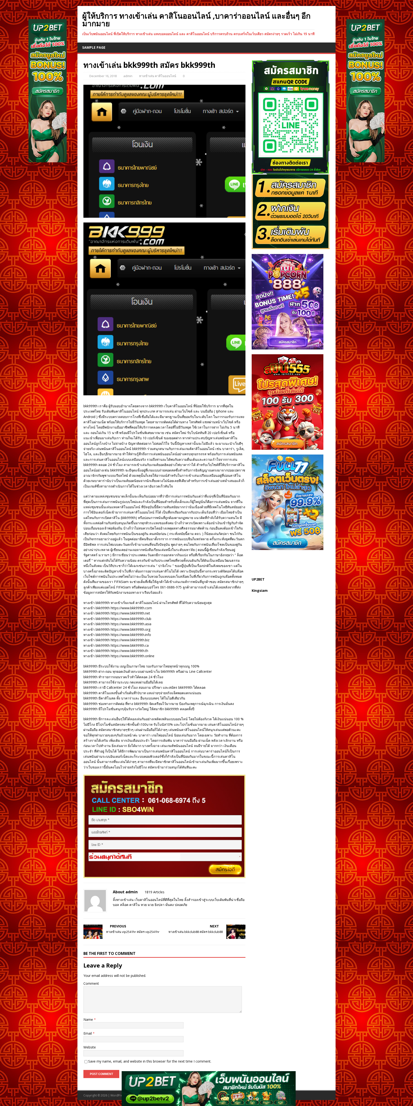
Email (88, 1033)
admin (127, 76)
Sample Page (93, 47)
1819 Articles (154, 892)
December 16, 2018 (103, 76)
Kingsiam (260, 590)
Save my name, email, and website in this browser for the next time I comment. (149, 1061)
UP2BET (258, 579)
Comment (91, 983)
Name (88, 1019)
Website (89, 1047)
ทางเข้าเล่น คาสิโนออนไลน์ (157, 76)
